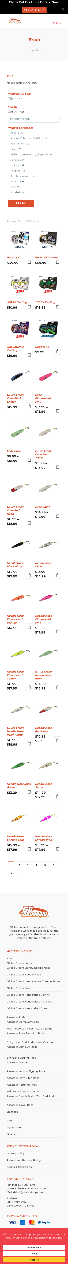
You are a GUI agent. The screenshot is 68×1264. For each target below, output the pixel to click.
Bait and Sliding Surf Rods (23, 1091)
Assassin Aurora (17, 1062)
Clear (21, 203)
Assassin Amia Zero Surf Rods (25, 1033)
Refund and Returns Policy (24, 1160)
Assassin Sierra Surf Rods (23, 1021)
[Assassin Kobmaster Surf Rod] (9, 137)
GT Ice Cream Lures (19, 963)
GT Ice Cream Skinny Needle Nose (28, 967)
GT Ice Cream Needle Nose (24, 974)
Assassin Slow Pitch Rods (23, 1078)
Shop (10, 958)
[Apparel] (9, 132)
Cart (9, 1120)
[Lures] (9, 164)
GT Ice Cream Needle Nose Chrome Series (33, 981)
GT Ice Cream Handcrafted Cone (27, 1008)
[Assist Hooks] (9, 143)
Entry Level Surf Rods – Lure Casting (30, 1042)
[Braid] (9, 148)
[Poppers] (9, 170)
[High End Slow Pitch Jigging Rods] (9, 154)
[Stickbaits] (9, 192)
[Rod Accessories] (9, 175)
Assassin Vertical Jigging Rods (26, 1071)
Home (30, 50)
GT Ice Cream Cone (19, 988)
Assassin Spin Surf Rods (22, 1046)
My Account (14, 1127)
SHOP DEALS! (34, 10)
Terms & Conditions (19, 1167)
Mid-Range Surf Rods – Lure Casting (29, 1028)
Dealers (12, 1134)
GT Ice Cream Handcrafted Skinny (28, 994)
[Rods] (9, 181)
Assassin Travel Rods (20, 1105)
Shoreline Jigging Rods (21, 1057)
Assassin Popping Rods (22, 1084)
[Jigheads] (9, 159)
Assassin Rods (16, 1017)
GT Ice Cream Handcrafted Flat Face (29, 1001)
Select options (29, 261)
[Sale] (9, 186)
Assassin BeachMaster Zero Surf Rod (30, 1096)
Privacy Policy (15, 1153)
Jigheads (12, 1111)
